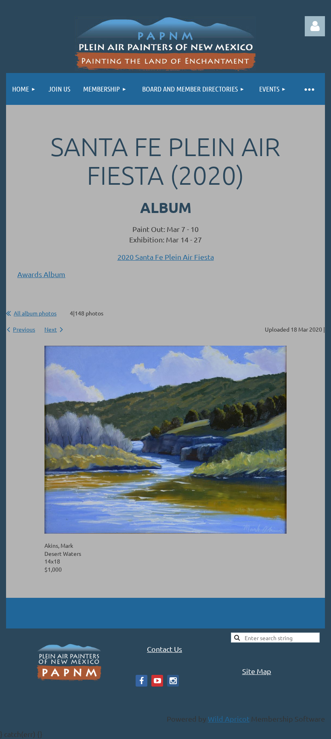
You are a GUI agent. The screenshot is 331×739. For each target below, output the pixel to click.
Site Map (256, 671)
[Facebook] (141, 681)
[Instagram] (173, 681)
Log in (315, 26)
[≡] (309, 89)
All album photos (35, 313)
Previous (24, 329)
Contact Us (164, 649)
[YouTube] (157, 681)
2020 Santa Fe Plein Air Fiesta (165, 257)
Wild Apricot (228, 718)
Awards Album (41, 274)
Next (50, 329)
